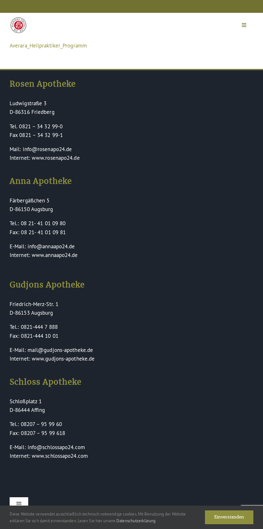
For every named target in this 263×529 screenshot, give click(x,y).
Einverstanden (229, 517)
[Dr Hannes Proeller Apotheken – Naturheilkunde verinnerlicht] (18, 20)
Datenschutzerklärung (136, 520)
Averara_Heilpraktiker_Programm (48, 45)
